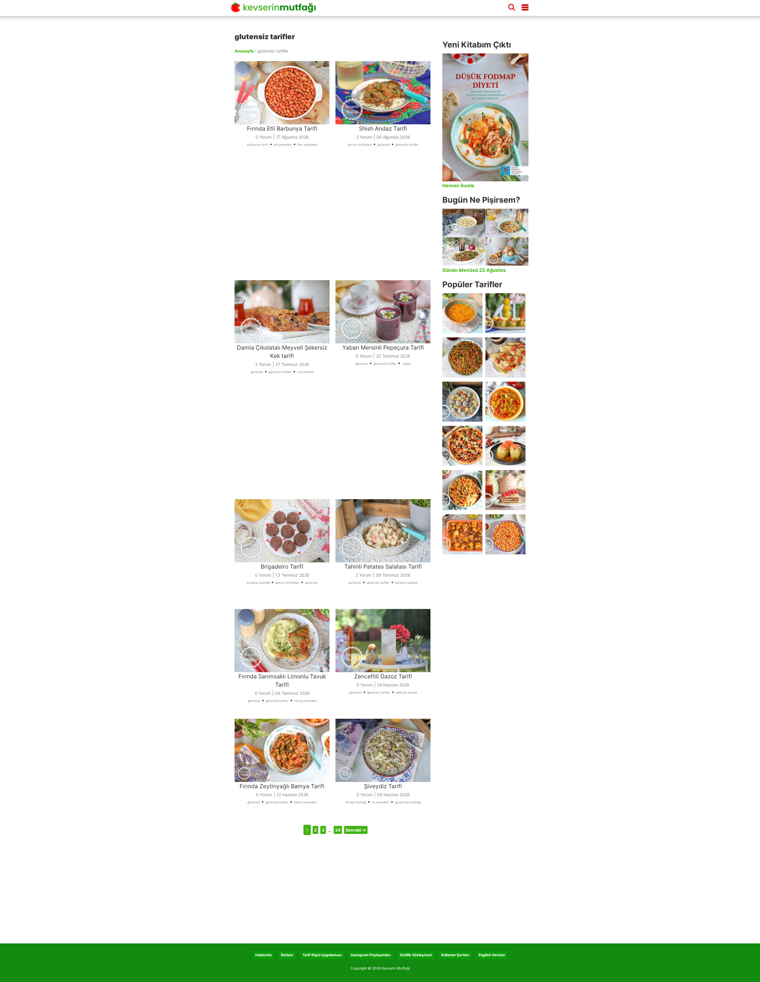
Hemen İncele (458, 185)
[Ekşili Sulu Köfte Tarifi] (462, 402)
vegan (406, 363)
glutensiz (383, 144)
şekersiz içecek (406, 692)
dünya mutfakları (360, 144)
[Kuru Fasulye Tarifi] (505, 534)
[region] (335, 221)
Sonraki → (356, 829)
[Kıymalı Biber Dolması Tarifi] (505, 446)
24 (338, 829)
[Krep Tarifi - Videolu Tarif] (505, 357)
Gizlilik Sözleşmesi (416, 955)
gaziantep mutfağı (408, 802)
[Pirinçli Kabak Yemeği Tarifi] (505, 402)
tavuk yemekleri (305, 700)
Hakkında (263, 955)
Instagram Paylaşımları (371, 955)
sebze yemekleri (305, 802)
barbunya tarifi (257, 144)
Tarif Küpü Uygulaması (322, 955)
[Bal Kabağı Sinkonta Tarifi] (462, 534)
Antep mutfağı (356, 802)
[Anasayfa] (275, 10)
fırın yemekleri (307, 144)
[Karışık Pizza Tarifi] (462, 446)
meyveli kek (305, 372)
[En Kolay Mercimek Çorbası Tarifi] (462, 313)
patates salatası (406, 582)
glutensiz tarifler (406, 144)
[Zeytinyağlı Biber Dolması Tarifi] (505, 313)
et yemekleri (380, 802)
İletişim (287, 955)
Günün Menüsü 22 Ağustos (474, 270)
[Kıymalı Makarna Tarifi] (462, 490)
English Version (492, 955)
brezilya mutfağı (258, 582)
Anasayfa (244, 50)
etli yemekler (283, 144)
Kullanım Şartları (455, 955)
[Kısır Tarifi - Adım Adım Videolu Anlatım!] (462, 357)
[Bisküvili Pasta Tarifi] (505, 490)
